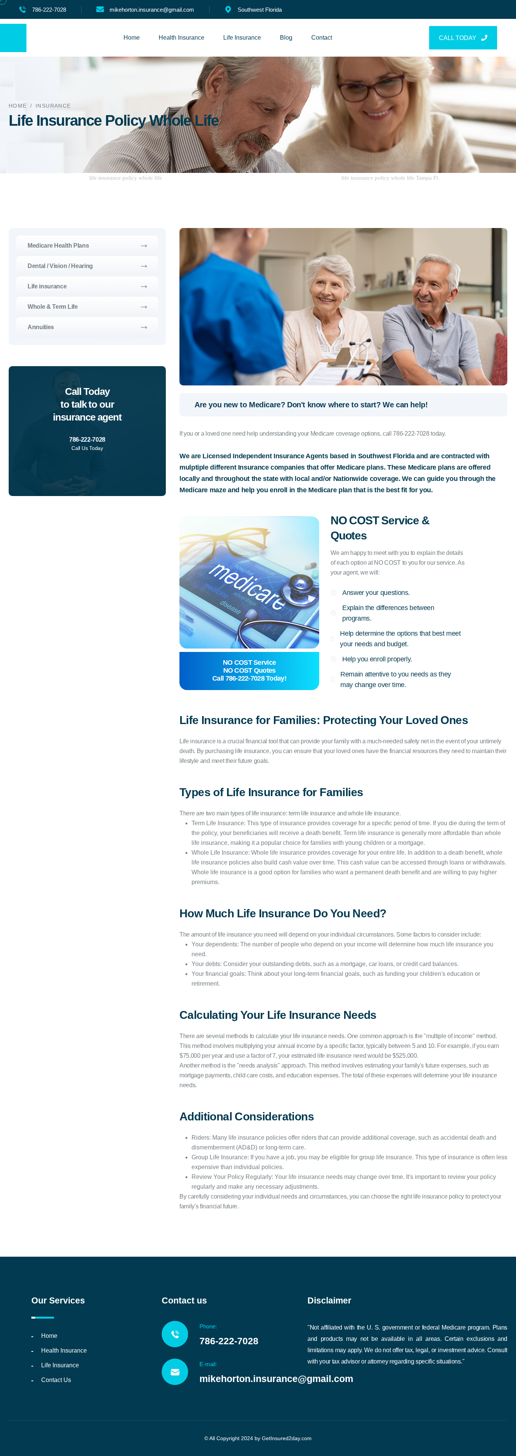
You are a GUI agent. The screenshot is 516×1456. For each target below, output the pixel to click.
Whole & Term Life (53, 307)
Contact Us (56, 1380)
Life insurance (47, 286)
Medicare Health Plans (58, 245)
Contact (321, 37)
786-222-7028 (49, 9)
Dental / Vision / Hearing (60, 266)
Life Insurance (242, 37)
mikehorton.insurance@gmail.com (152, 9)
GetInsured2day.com (287, 1438)
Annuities (41, 327)
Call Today (458, 38)
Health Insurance (181, 37)
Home (132, 37)
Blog (286, 37)
